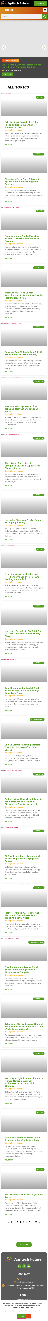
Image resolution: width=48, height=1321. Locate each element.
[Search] (44, 16)
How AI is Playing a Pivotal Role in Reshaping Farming (23, 521)
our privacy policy (35, 1311)
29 (36, 1222)
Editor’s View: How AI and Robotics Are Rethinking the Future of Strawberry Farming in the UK (24, 801)
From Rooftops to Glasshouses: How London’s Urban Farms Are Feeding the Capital (22, 577)
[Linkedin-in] (29, 1266)
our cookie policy (22, 1311)
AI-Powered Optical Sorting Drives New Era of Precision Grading (21, 65)
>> (40, 1222)
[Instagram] (19, 1266)
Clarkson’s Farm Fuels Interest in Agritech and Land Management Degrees (22, 181)
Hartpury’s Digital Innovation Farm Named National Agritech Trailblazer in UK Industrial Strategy (24, 1082)
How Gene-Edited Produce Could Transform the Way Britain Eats (22, 1139)
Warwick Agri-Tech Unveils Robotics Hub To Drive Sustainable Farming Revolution (23, 295)
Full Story (9, 144)
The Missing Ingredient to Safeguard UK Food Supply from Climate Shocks (22, 466)
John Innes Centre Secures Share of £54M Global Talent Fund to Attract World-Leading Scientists (24, 1026)
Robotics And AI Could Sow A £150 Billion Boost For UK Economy (23, 353)
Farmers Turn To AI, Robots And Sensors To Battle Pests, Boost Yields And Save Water (22, 915)
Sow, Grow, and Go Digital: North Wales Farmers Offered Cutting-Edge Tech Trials (22, 690)
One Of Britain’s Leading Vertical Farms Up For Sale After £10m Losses (22, 747)
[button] (45, 10)
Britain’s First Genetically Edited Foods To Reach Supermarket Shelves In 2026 (22, 125)
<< (8, 1222)
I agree (21, 1316)
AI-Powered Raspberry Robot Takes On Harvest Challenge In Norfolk (21, 409)
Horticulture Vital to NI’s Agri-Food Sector (24, 1195)
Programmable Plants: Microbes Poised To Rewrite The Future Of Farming (22, 238)
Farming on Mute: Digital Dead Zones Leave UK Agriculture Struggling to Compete (21, 970)
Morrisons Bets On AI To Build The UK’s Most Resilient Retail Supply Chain (23, 634)
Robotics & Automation (10, 61)
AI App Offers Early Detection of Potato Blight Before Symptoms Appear (22, 858)
